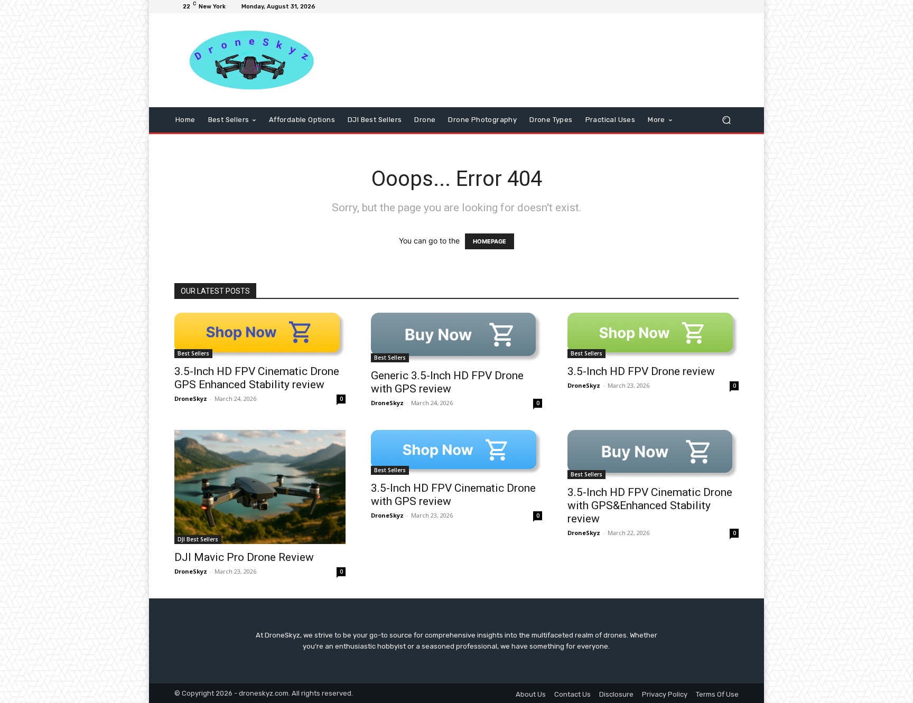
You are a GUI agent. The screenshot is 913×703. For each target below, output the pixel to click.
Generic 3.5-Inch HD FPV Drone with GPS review (447, 382)
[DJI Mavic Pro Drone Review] (260, 487)
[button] (726, 120)
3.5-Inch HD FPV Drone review (641, 371)
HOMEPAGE (489, 241)
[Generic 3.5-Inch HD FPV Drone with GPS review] (456, 337)
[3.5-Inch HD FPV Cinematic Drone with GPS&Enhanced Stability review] (653, 455)
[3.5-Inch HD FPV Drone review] (653, 335)
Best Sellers (193, 353)
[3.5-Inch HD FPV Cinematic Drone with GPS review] (456, 452)
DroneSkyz (190, 398)
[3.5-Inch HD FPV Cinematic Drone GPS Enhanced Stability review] (260, 335)
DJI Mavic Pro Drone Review (244, 557)
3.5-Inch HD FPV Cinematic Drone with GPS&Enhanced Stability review (649, 505)
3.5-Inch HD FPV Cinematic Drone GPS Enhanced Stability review (256, 378)
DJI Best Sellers (198, 539)
